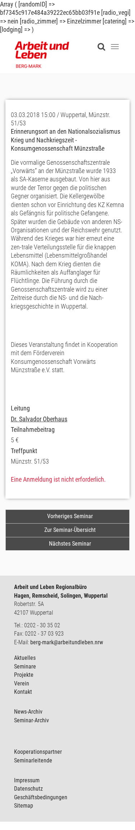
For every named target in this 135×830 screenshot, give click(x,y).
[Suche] (103, 42)
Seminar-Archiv (31, 720)
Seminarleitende (33, 760)
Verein (21, 683)
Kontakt (23, 691)
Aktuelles (25, 657)
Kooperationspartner (38, 751)
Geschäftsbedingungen (40, 797)
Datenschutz (28, 788)
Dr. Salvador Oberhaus (39, 419)
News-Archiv (28, 711)
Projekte (23, 674)
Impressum (27, 780)
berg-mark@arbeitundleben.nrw (66, 642)
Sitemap (23, 805)
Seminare (25, 666)
